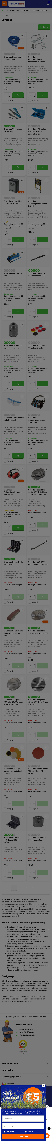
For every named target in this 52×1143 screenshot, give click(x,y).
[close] (47, 1107)
